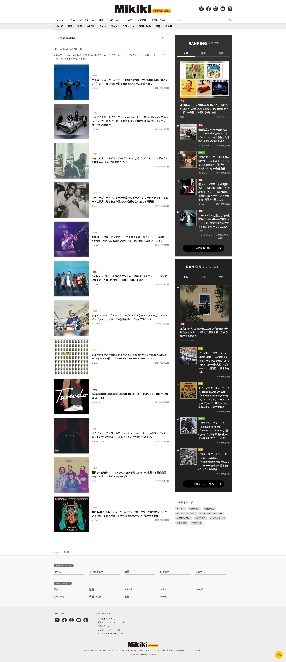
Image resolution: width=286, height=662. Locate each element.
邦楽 (70, 26)
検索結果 (65, 552)
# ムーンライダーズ (186, 513)
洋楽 (79, 26)
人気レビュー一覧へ (204, 483)
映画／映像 (145, 26)
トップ (59, 20)
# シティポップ (217, 518)
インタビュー (87, 20)
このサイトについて (106, 619)
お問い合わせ (103, 626)
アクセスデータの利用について (111, 633)
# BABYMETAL (184, 518)
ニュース (127, 20)
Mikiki (56, 552)
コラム (71, 20)
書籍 (158, 26)
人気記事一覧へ (204, 248)
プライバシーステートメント (110, 630)
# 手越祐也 (182, 523)
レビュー (113, 20)
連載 (101, 20)
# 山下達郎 (200, 518)
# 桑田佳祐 (194, 508)
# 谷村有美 (197, 523)
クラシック (128, 26)
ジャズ (114, 26)
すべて (59, 26)
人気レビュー (158, 20)
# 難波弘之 (209, 508)
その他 (168, 26)
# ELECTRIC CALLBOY (211, 513)
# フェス (181, 508)
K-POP (90, 26)
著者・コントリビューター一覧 (111, 622)
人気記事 (141, 20)
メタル (102, 26)
